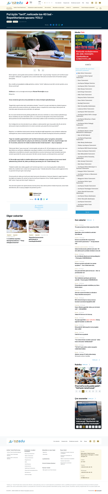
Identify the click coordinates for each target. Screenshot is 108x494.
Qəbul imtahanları (29, 455)
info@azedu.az (85, 477)
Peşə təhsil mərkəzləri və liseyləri (66, 456)
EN (47, 2)
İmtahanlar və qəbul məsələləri (35, 7)
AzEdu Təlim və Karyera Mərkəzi (12, 458)
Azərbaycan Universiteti (84, 201)
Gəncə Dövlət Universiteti (85, 100)
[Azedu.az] (15, 3)
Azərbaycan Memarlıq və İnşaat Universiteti (86, 119)
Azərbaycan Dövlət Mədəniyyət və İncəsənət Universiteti (86, 167)
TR (51, 2)
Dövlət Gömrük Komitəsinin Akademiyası (84, 192)
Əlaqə (87, 2)
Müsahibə (45, 454)
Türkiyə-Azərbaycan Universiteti (87, 145)
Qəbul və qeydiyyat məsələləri (67, 458)
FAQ (83, 2)
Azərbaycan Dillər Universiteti (86, 86)
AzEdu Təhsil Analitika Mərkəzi (14, 452)
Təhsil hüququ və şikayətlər (88, 7)
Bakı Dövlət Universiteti (84, 73)
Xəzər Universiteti (83, 80)
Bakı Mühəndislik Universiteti (86, 154)
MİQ (26, 461)
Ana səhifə (9, 7)
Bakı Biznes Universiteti (84, 164)
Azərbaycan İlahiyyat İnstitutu (86, 83)
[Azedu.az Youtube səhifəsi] (99, 2)
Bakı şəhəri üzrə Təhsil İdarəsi (49, 469)
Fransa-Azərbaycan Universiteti (87, 151)
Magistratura (28, 459)
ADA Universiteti (82, 128)
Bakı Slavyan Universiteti (85, 89)
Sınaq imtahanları (29, 457)
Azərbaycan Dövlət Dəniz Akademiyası (84, 205)
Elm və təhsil (48, 7)
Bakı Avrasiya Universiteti (85, 161)
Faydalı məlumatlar (65, 460)
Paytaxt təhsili (46, 467)
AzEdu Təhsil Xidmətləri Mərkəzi (12, 455)
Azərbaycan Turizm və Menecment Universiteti (86, 174)
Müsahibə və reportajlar (58, 7)
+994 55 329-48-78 (86, 467)
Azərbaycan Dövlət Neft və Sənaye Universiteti (86, 115)
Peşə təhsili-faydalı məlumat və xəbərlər (67, 453)
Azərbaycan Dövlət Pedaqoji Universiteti (84, 124)
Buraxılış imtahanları (29, 453)
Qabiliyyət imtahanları (30, 468)
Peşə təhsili (9, 8)
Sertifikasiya (28, 464)
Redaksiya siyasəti (75, 2)
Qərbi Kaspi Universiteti (84, 92)
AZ (44, 2)
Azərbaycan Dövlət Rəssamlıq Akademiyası (85, 157)
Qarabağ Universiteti (83, 103)
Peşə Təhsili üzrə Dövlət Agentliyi (66, 463)
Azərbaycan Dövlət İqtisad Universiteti (84, 76)
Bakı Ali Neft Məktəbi (84, 135)
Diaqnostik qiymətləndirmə (31, 470)
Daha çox (89, 220)
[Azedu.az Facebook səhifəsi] (92, 2)
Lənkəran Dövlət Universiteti (86, 109)
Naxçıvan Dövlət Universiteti (86, 97)
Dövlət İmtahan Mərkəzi (48, 463)
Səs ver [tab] (87, 212)
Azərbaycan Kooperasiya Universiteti (83, 138)
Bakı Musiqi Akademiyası (85, 142)
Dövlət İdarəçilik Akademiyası (86, 199)
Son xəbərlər (58, 2)
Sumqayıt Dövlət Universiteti (86, 171)
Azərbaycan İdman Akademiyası (87, 196)
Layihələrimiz (76, 7)
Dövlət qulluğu (28, 474)
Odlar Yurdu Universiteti (85, 94)
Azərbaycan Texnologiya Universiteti (88, 188)
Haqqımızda (66, 2)
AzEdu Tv (68, 7)
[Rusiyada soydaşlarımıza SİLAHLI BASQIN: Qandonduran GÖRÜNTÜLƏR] (88, 42)
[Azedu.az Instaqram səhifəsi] (96, 2)
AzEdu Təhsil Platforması (20, 7)
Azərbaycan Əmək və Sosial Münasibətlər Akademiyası (84, 131)
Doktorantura (28, 466)
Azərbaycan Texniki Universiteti (87, 186)
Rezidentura (28, 472)
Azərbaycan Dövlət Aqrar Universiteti (84, 182)
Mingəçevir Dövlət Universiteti (86, 178)
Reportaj (45, 452)
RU (49, 2)
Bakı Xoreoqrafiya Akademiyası (86, 106)
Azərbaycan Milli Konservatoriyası (87, 148)
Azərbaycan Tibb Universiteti (86, 111)
